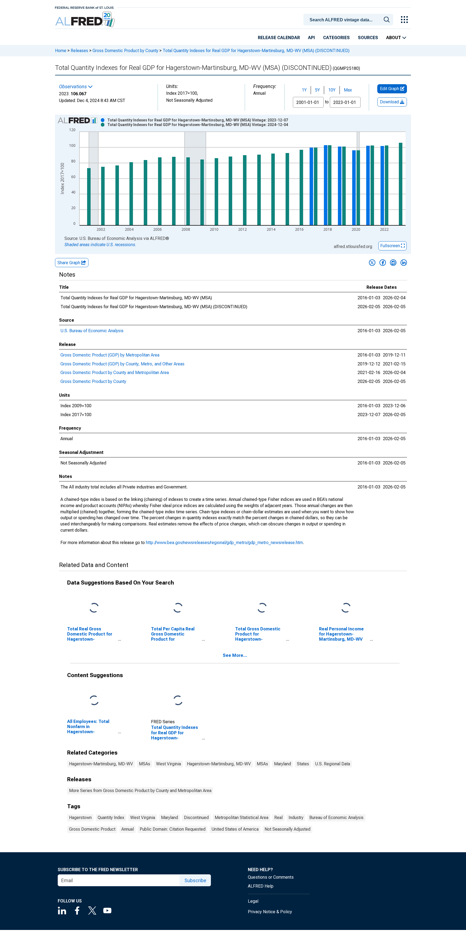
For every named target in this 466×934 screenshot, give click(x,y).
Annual (127, 829)
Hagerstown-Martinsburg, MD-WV (101, 763)
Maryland (282, 763)
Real (278, 817)
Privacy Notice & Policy (270, 911)
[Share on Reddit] (393, 262)
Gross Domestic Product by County (125, 50)
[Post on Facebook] (382, 262)
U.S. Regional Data (332, 763)
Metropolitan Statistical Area (241, 817)
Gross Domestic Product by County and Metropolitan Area (114, 372)
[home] (85, 20)
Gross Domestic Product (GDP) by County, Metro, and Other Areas (122, 363)
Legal (253, 901)
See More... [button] (235, 655)
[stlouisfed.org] (84, 7)
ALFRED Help (260, 886)
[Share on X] (372, 262)
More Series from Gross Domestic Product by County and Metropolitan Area (140, 790)
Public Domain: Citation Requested (172, 829)
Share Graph (69, 262)
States (303, 763)
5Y (317, 90)
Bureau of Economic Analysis (336, 817)
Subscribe (195, 880)
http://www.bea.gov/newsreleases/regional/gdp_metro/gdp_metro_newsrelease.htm (224, 542)
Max (348, 90)
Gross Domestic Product (92, 829)
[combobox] (349, 19)
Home (60, 50)
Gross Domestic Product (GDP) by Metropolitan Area (109, 355)
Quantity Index (111, 817)
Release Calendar (279, 37)
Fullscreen (390, 245)
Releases (79, 50)
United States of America (235, 829)
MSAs (144, 763)
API (311, 37)
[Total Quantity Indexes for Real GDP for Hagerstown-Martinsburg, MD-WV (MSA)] (178, 700)
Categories (336, 37)
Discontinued (196, 817)
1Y (304, 90)
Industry (296, 817)
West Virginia (168, 763)
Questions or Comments (271, 877)
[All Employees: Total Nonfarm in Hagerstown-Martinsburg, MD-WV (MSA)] (94, 700)
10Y (331, 90)
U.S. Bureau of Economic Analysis (92, 330)
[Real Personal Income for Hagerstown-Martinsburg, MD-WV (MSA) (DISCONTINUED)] (346, 607)
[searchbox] (349, 20)
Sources (368, 37)
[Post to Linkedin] (403, 262)
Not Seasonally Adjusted (287, 829)
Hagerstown (80, 817)
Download (390, 101)
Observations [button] (73, 86)
